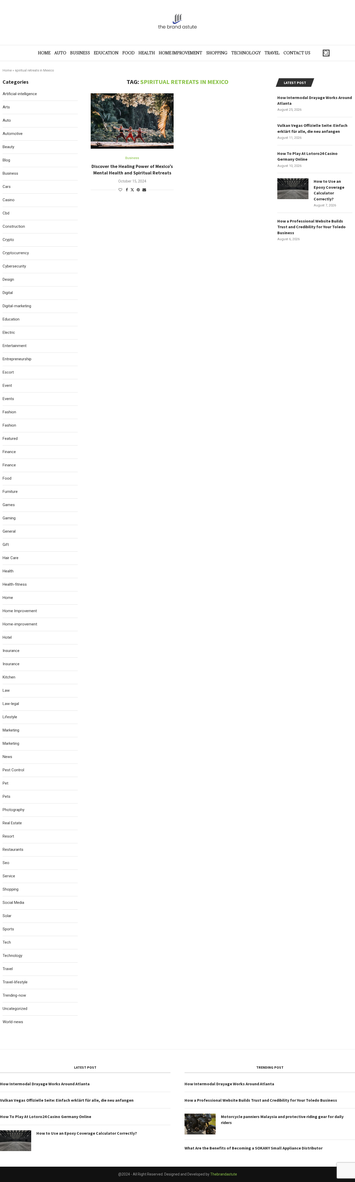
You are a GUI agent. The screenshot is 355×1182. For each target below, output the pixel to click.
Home (44, 52)
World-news (13, 1022)
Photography (13, 809)
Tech (7, 942)
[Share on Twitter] (132, 189)
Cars (7, 186)
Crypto (8, 239)
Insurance (11, 650)
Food (128, 52)
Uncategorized (15, 1008)
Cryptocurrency (16, 253)
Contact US (297, 52)
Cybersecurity (14, 266)
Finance (9, 451)
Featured (10, 438)
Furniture (10, 491)
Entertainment (15, 345)
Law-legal (11, 703)
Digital (8, 292)
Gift (6, 544)
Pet (5, 783)
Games (9, 504)
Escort (8, 372)
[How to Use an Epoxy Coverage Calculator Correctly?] (292, 188)
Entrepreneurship (17, 359)
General (9, 531)
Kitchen (9, 677)
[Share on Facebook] (127, 190)
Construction (14, 226)
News (7, 756)
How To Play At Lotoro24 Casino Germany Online (307, 156)
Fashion (9, 412)
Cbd (6, 213)
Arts (6, 107)
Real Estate (12, 823)
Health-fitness (15, 584)
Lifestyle (10, 717)
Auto (60, 52)
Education (106, 52)
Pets (6, 796)
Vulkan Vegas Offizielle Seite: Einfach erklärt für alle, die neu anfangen (312, 128)
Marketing (11, 730)
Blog (6, 160)
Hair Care (10, 558)
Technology (246, 52)
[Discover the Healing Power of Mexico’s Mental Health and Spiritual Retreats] (132, 120)
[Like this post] (120, 190)
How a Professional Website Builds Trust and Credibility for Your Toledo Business (311, 226)
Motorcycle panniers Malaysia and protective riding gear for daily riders (282, 1119)
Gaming (9, 518)
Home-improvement (20, 624)
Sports (8, 929)
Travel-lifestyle (15, 982)
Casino (9, 200)
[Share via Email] (144, 190)
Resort (8, 836)
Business (80, 52)
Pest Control (13, 770)
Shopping (216, 52)
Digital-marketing (17, 306)
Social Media (13, 902)
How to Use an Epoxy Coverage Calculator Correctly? (329, 190)
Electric (9, 332)
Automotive (13, 133)
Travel (272, 52)
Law (6, 690)
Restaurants (13, 849)
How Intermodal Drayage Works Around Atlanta (314, 100)
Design (8, 279)
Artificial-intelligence (20, 94)
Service (9, 876)
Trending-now (14, 995)
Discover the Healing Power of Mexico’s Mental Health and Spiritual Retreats (132, 169)
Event (7, 385)
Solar (7, 915)
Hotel (7, 637)
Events (8, 398)
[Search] (326, 53)
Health (147, 52)
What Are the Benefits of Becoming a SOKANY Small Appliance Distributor (254, 1148)
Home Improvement (180, 52)
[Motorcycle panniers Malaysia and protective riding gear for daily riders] (200, 1124)
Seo (6, 862)
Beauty (8, 147)
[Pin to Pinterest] (138, 190)
